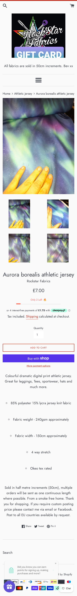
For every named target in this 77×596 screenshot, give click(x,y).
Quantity (38, 328)
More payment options (38, 366)
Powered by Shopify (60, 574)
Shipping (32, 316)
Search (8, 552)
